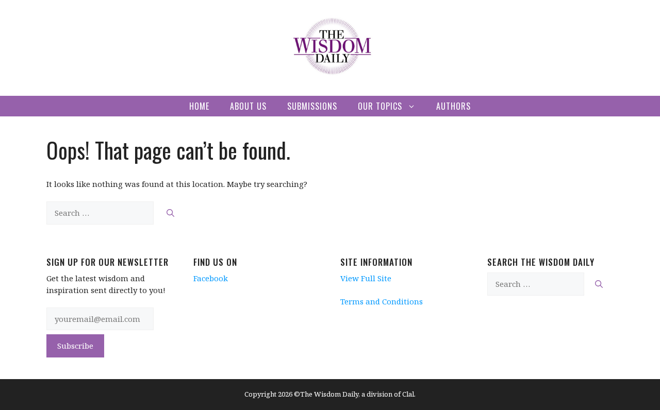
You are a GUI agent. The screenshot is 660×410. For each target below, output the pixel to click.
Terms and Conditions (381, 301)
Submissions (312, 106)
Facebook (210, 278)
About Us (248, 106)
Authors (453, 106)
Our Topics (380, 106)
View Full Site (365, 278)
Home (199, 106)
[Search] (170, 213)
